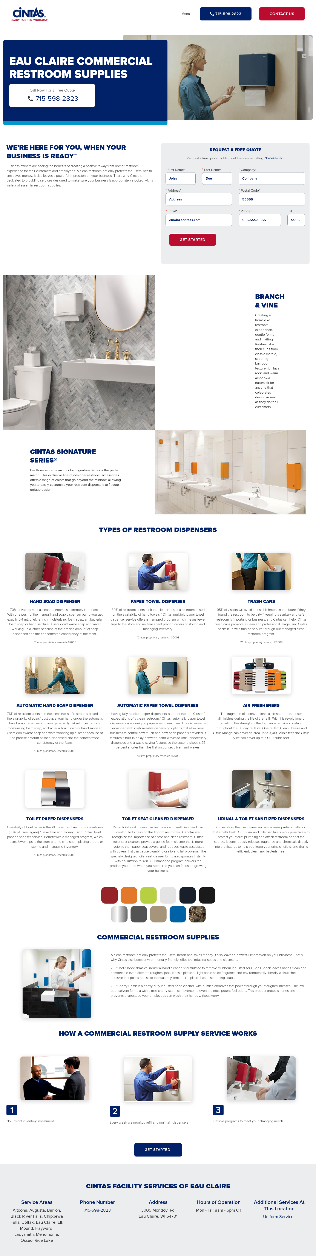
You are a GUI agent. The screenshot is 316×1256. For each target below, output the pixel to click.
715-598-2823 (57, 98)
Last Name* (212, 169)
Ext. (290, 211)
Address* (174, 190)
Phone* (246, 211)
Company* (248, 169)
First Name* (176, 169)
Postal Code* (250, 190)
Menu (188, 14)
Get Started (193, 239)
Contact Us (282, 14)
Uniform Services (279, 1216)
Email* (172, 211)
